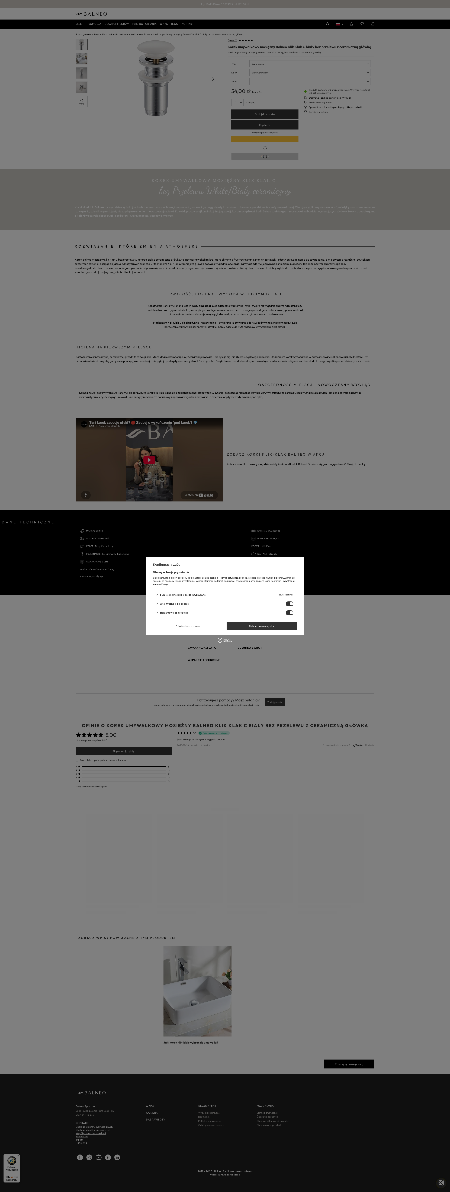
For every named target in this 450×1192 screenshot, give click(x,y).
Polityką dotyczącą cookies (233, 577)
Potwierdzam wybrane (187, 625)
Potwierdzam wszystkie (262, 625)
